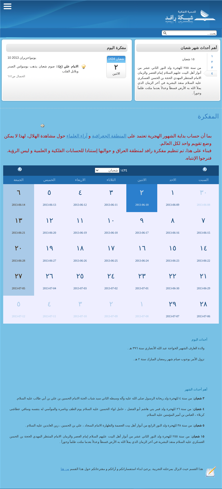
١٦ (142, 248)
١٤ (203, 248)
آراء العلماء (76, 135)
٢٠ (18, 248)
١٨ (80, 248)
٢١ (203, 276)
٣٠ (203, 192)
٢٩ (172, 304)
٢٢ (172, 276)
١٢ (49, 220)
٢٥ (80, 276)
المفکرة (208, 116)
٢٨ (203, 304)
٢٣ (142, 276)
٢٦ (49, 276)
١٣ (18, 220)
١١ (80, 220)
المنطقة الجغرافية (109, 135)
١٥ (172, 248)
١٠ (111, 220)
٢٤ (111, 276)
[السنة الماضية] (203, 170)
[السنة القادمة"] (18, 170)
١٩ (49, 248)
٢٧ (18, 276)
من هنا (65, 469)
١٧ (111, 248)
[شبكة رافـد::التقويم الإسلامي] (189, 16)
